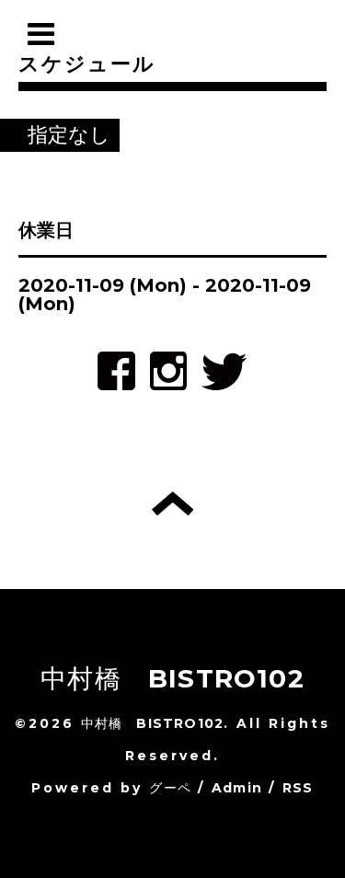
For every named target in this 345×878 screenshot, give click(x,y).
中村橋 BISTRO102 (172, 678)
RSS (298, 788)
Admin (237, 788)
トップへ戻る (172, 503)
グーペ (170, 788)
